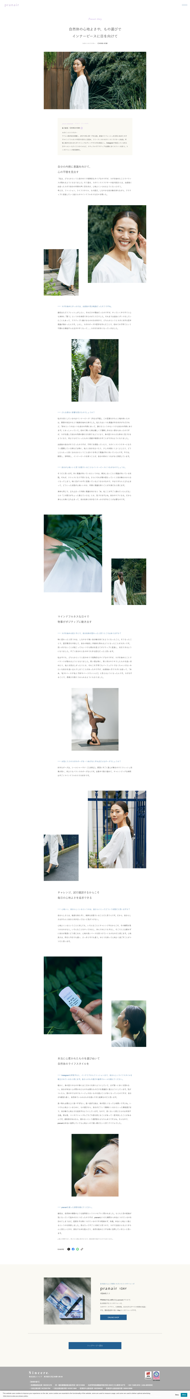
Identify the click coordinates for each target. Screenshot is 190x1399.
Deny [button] (177, 1395)
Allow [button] (184, 1395)
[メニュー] (184, 5)
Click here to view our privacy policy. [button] (15, 1396)
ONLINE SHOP (113, 1317)
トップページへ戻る (95, 1345)
